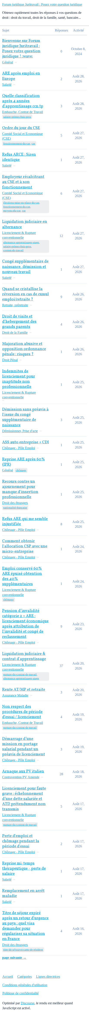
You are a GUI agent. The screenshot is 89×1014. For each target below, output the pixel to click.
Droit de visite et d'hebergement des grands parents (19, 322)
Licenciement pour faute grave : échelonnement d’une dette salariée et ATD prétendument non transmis (24, 799)
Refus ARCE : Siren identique (19, 157)
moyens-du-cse (12, 210)
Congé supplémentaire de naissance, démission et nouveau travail (25, 267)
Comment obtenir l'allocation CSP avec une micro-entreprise (24, 546)
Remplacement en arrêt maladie (23, 893)
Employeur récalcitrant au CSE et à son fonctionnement (23, 182)
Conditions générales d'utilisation (24, 985)
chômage (21, 470)
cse (33, 143)
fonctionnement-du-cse (16, 143)
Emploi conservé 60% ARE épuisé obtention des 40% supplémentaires (22, 576)
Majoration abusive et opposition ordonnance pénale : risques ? (24, 349)
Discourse (27, 1003)
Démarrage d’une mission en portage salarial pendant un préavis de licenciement (23, 746)
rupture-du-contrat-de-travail (20, 674)
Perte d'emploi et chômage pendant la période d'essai (20, 841)
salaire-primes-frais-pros (17, 116)
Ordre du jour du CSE (21, 128)
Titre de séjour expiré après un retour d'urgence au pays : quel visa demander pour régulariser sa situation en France (25, 926)
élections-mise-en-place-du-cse (21, 202)
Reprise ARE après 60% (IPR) (23, 462)
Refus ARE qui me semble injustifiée (25, 521)
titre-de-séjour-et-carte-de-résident (23, 949)
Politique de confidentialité (20, 993)
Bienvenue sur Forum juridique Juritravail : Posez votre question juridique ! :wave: (21, 48)
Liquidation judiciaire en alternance (24, 224)
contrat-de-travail (13, 250)
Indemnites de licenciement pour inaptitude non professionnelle (18, 379)
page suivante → (14, 957)
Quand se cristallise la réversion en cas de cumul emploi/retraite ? (25, 294)
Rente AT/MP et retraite (23, 689)
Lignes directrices (48, 976)
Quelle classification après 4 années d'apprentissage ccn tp (22, 101)
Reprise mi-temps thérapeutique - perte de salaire (24, 869)
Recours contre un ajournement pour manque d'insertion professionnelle (20, 489)
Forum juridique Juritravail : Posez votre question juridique (42, 4)
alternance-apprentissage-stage (21, 242)
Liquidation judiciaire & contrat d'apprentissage (24, 656)
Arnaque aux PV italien (23, 771)
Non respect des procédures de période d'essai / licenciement (22, 712)
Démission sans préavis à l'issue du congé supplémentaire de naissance (25, 417)
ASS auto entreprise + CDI (25, 442)
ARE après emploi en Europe (21, 76)
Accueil (7, 976)
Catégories (24, 976)
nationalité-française (15, 507)
